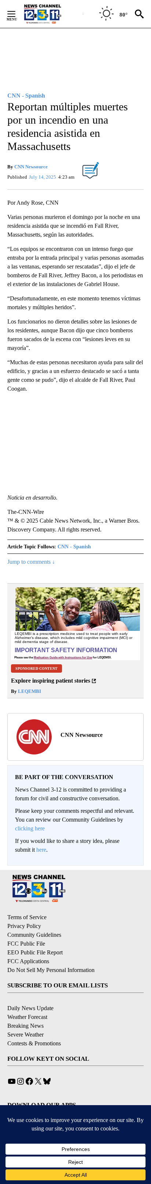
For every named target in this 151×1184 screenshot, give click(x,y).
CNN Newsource (31, 166)
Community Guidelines (34, 935)
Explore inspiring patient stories (50, 680)
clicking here (30, 828)
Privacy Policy (24, 926)
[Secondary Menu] (16, 14)
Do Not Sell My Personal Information (51, 970)
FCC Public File (26, 943)
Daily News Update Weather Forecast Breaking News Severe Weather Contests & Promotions (34, 1025)
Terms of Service (27, 917)
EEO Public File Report (35, 952)
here (41, 850)
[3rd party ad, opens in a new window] (75, 623)
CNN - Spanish (74, 546)
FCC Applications (28, 961)
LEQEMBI (29, 691)
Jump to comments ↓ (31, 562)
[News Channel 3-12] (52, 14)
